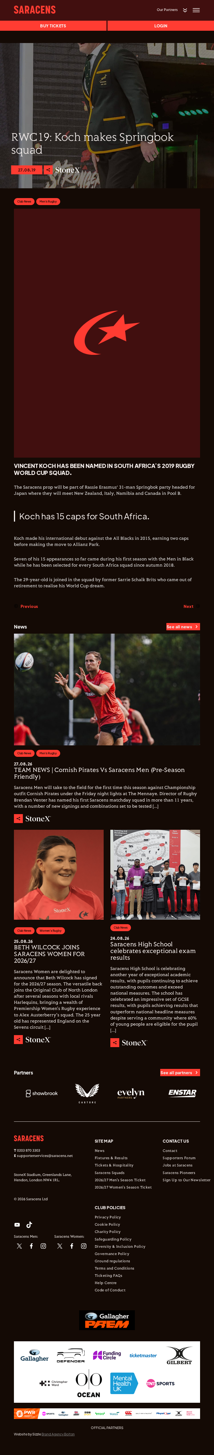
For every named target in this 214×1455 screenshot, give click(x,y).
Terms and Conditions (114, 1269)
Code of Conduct (110, 1290)
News (100, 1151)
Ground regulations (112, 1261)
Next (188, 606)
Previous (29, 606)
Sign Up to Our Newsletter (187, 1180)
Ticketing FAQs (109, 1276)
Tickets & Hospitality (114, 1166)
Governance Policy (112, 1254)
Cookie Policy (107, 1225)
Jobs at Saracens (178, 1166)
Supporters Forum (179, 1158)
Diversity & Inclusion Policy (120, 1247)
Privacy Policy (108, 1217)
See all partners (176, 1072)
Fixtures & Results (111, 1158)
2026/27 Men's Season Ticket (120, 1180)
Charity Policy (108, 1232)
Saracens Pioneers (179, 1173)
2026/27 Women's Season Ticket (123, 1188)
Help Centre (106, 1283)
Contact (170, 1151)
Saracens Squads (110, 1173)
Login (160, 25)
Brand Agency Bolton (58, 1434)
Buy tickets (53, 25)
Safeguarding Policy (113, 1240)
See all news (179, 626)
